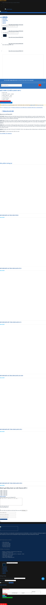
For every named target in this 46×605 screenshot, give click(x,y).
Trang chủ (4, 16)
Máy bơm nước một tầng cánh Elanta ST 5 (10, 322)
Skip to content (3, 0)
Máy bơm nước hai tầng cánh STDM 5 (9, 215)
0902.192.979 (32, 105)
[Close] (0, 521)
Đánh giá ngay (3, 496)
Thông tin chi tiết (8, 111)
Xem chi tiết (2, 217)
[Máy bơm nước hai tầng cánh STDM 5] (8, 213)
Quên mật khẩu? (3, 584)
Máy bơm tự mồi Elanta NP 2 (37, 107)
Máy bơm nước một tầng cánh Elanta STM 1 (11, 429)
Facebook (4, 596)
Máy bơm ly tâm (12, 12)
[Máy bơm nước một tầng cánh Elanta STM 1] (8, 427)
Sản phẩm (6, 12)
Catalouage (5, 570)
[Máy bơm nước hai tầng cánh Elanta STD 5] (8, 266)
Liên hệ (4, 573)
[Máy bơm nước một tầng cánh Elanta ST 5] (8, 320)
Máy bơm (14, 107)
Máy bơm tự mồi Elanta (27, 107)
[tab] (24, 111)
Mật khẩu (2, 580)
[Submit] (4, 565)
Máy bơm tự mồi (27, 12)
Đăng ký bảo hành (40, 105)
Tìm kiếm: (4, 562)
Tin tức (4, 572)
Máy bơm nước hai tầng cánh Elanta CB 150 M (11, 375)
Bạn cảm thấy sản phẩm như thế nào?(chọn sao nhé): (11, 510)
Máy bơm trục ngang (20, 12)
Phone (3, 595)
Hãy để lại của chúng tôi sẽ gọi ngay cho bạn (18, 80)
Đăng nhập (11, 582)
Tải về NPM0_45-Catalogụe (6, 133)
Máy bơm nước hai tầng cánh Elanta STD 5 (10, 268)
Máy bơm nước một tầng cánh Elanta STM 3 (11, 483)
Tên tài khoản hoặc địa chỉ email (7, 578)
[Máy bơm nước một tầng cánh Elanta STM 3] (8, 481)
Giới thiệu (4, 568)
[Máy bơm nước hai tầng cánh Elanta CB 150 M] (8, 373)
